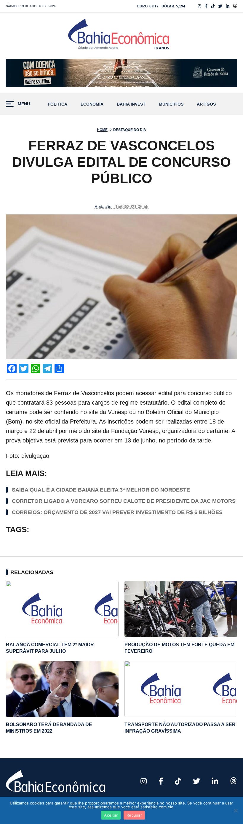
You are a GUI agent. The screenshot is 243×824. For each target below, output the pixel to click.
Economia (92, 104)
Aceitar (111, 815)
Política (57, 104)
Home (102, 130)
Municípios (171, 104)
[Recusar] (236, 810)
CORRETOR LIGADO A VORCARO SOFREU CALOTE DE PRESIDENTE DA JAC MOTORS (124, 501)
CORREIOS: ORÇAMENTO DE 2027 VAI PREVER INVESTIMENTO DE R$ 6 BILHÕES (117, 512)
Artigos (206, 104)
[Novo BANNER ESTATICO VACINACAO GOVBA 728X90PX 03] (121, 73)
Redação (103, 206)
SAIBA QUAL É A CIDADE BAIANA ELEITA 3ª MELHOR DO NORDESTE (101, 489)
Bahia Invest (131, 104)
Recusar (134, 815)
